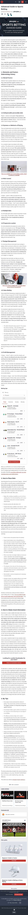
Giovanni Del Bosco (6, 11)
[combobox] (14, 398)
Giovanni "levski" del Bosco (19, 779)
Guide (14, 912)
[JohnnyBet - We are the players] (2, 2)
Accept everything (18, 894)
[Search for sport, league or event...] (15, 2)
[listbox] (14, 395)
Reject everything (9, 894)
